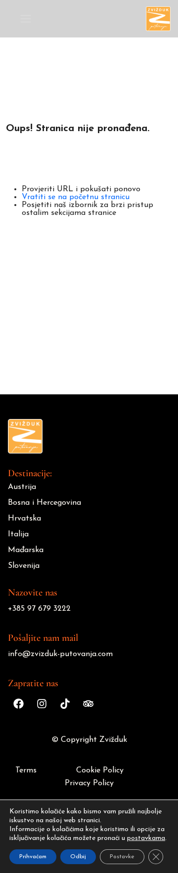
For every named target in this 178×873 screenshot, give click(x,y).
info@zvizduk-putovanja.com (60, 654)
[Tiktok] (64, 703)
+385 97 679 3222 (39, 609)
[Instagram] (41, 703)
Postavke (122, 857)
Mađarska (26, 550)
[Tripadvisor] (88, 703)
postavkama (146, 838)
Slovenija (24, 566)
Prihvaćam (32, 857)
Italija (18, 534)
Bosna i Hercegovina (44, 503)
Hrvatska (24, 519)
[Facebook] (18, 703)
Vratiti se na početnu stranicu (76, 197)
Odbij (78, 857)
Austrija (22, 487)
